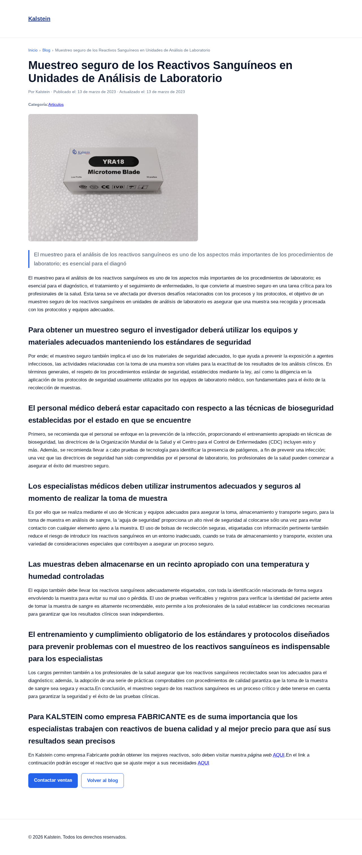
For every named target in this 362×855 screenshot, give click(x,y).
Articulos (56, 104)
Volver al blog (102, 780)
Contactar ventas (53, 780)
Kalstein (39, 19)
